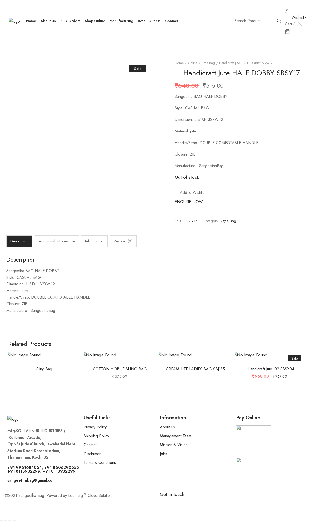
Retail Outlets (149, 20)
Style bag (208, 62)
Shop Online (95, 20)
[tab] (19, 241)
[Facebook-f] (166, 503)
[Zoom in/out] (1, 520)
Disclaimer (92, 453)
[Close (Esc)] (14, 520)
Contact (171, 20)
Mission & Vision (174, 445)
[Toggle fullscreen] (5, 520)
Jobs (163, 453)
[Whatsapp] (179, 503)
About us (167, 427)
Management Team (175, 436)
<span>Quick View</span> (50, 363)
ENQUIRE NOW (189, 202)
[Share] (9, 520)
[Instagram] (193, 503)
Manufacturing (121, 20)
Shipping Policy (96, 436)
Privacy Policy (95, 427)
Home (31, 20)
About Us (48, 20)
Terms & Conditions (100, 462)
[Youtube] (220, 503)
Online (192, 62)
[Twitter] (207, 503)
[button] (190, 192)
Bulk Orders (70, 20)
